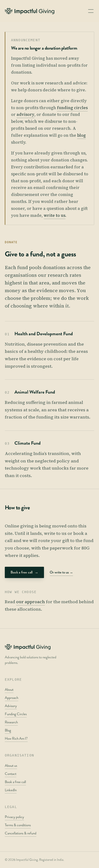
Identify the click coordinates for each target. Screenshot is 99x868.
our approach (30, 602)
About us (11, 765)
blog (81, 135)
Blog (8, 730)
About (9, 689)
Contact (10, 773)
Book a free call (24, 572)
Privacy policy (14, 817)
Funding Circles (16, 714)
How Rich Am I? (16, 738)
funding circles (72, 108)
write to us (54, 215)
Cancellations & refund (20, 833)
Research (11, 722)
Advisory (11, 706)
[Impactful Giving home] (29, 11)
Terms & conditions (18, 825)
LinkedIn (11, 790)
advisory (25, 114)
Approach (11, 697)
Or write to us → (61, 572)
